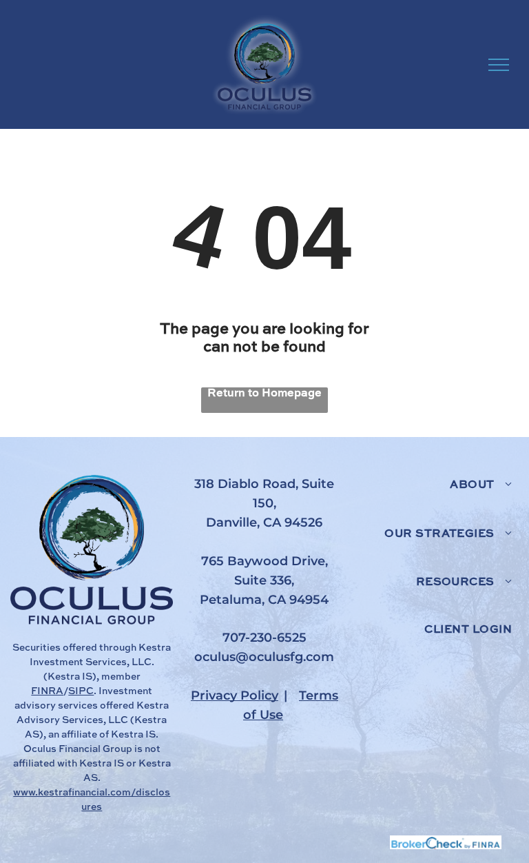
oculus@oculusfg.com (264, 656)
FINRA (47, 691)
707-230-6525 (264, 637)
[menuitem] (434, 499)
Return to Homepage (264, 393)
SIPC (81, 691)
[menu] (499, 65)
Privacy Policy (234, 695)
